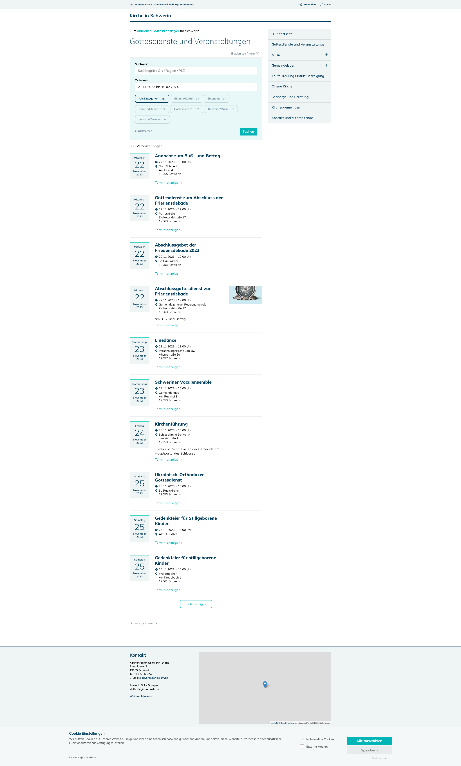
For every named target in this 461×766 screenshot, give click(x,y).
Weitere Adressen (141, 696)
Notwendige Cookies (320, 739)
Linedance (165, 340)
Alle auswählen (369, 740)
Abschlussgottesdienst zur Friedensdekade (183, 291)
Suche (327, 4)
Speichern (369, 750)
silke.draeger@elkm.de (153, 677)
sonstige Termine (152, 119)
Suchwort (142, 64)
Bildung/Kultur (186, 98)
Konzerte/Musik (221, 109)
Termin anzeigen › (168, 182)
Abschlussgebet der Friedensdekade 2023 (177, 247)
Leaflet (274, 722)
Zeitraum (141, 80)
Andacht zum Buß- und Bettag (187, 155)
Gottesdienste (187, 109)
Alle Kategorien (152, 98)
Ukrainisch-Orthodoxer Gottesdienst (179, 477)
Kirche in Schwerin (150, 16)
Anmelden (309, 4)
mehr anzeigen (196, 604)
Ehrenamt (216, 98)
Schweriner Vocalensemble (183, 382)
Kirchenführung (171, 424)
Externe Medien (317, 746)
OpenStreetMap (287, 722)
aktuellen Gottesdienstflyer (158, 31)
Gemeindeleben (152, 109)
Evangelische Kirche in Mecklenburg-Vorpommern (164, 4)
